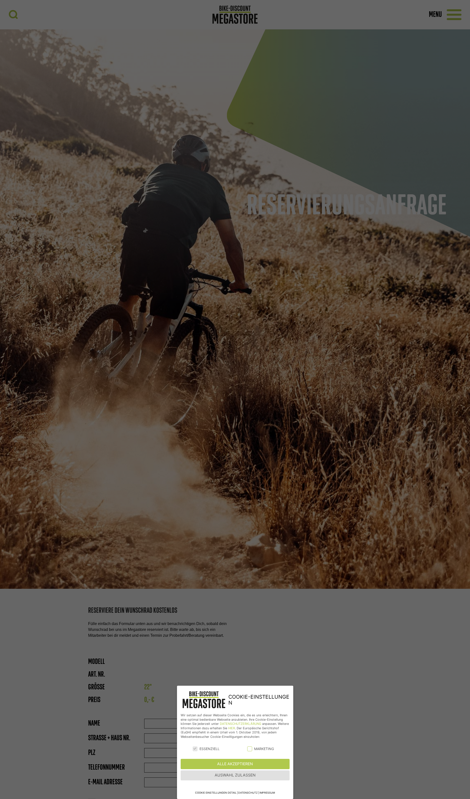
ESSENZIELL (210, 749)
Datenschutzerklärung (240, 724)
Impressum (267, 792)
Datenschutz (248, 792)
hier (231, 728)
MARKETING (264, 749)
